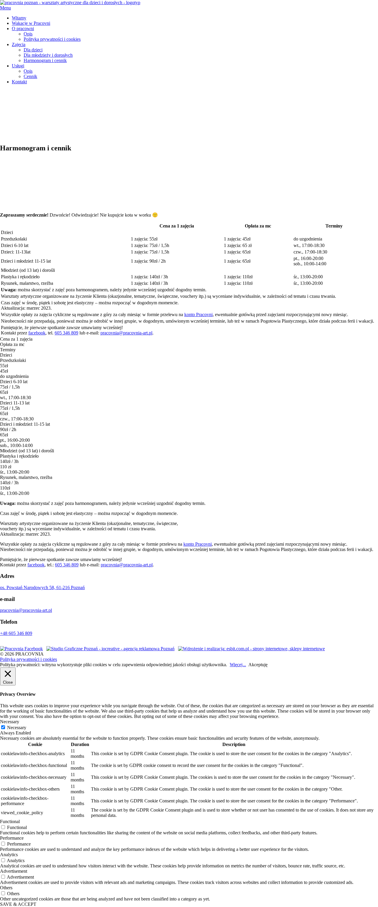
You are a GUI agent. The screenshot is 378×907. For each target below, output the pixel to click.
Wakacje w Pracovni (31, 23)
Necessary (16, 727)
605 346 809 (66, 332)
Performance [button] (12, 838)
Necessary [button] (9, 721)
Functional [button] (10, 821)
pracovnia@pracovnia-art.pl (126, 332)
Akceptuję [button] (258, 664)
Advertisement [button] (13, 871)
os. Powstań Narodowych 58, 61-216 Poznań (42, 587)
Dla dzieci (33, 49)
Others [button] (6, 887)
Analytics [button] (9, 854)
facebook (36, 332)
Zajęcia (18, 44)
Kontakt (19, 81)
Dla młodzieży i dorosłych (48, 55)
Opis (28, 33)
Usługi (18, 65)
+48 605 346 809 (16, 633)
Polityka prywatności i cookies (52, 39)
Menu (5, 7)
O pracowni (23, 28)
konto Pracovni (198, 314)
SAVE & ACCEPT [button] (18, 904)
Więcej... (238, 664)
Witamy (19, 17)
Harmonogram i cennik (45, 60)
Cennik (30, 76)
